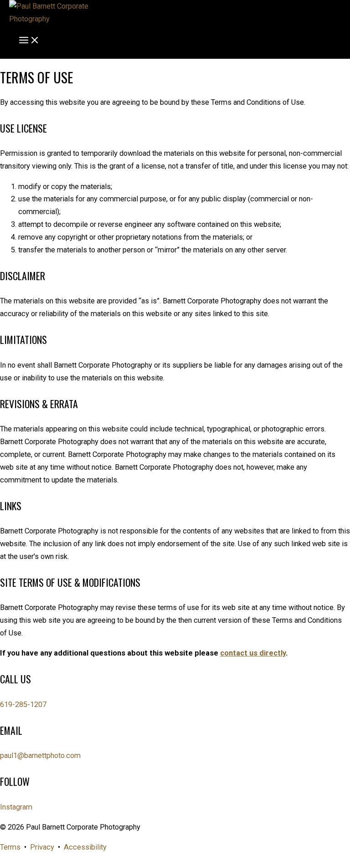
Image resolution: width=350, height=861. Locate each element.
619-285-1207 (23, 704)
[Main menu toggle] (29, 42)
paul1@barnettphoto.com (40, 755)
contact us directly (253, 653)
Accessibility (85, 847)
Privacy (42, 847)
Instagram (16, 807)
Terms (10, 847)
